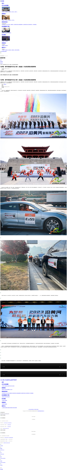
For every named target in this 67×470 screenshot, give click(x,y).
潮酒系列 (12, 24)
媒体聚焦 (8, 389)
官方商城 (4, 34)
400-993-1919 (6, 437)
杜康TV (16, 11)
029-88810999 (11, 437)
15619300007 (9, 426)
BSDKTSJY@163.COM (6, 428)
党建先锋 (4, 42)
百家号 (38, 409)
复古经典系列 (4, 24)
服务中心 (4, 47)
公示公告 (11, 389)
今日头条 (29, 409)
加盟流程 (3, 32)
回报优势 (6, 32)
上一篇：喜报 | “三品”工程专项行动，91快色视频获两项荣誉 (8, 379)
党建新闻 (6, 45)
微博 (35, 409)
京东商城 (3, 400)
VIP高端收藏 (35, 24)
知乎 (34, 409)
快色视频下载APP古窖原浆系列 (28, 24)
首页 (3, 3)
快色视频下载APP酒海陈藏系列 (18, 24)
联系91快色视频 (14, 407)
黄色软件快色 (4, 21)
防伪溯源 (5, 407)
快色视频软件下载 (5, 26)
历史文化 (13, 11)
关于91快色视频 (5, 5)
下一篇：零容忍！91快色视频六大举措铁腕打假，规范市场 (8, 380)
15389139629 (9, 424)
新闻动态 (5, 84)
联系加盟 (9, 32)
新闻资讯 (4, 13)
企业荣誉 (10, 11)
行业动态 (5, 389)
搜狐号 (32, 409)
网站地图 (1, 469)
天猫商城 (5, 400)
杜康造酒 (6, 11)
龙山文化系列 (8, 24)
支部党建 (3, 45)
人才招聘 (3, 407)
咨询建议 (11, 407)
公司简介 (3, 11)
